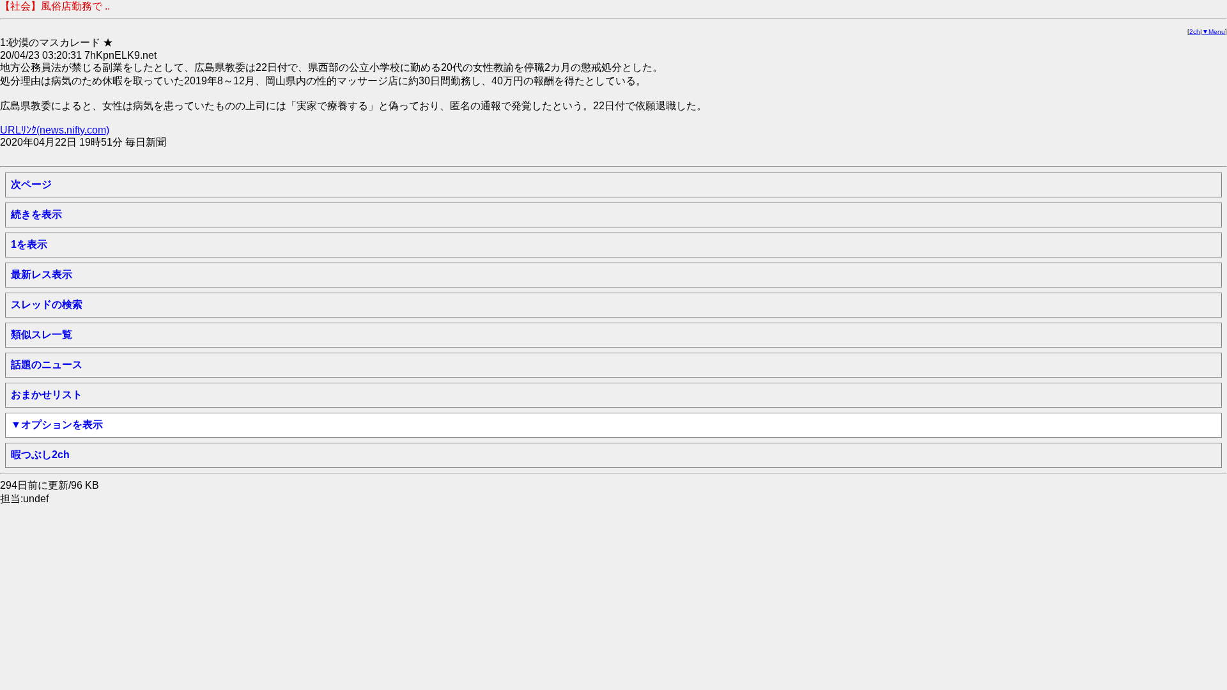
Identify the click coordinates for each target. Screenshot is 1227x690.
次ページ (31, 184)
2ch (1194, 31)
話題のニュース (46, 364)
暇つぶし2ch (40, 454)
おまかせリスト (46, 394)
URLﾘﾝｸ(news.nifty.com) (54, 130)
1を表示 (29, 244)
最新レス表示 (41, 274)
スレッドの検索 (46, 304)
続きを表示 (36, 214)
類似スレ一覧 (41, 334)
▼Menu (1213, 31)
